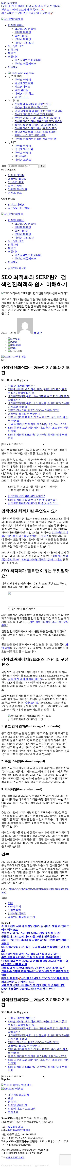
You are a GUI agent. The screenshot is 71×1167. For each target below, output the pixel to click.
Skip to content (9, 2)
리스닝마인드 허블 (19, 208)
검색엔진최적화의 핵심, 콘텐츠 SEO (36, 128)
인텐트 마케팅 (23, 32)
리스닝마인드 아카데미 (28, 60)
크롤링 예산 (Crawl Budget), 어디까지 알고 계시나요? (32, 967)
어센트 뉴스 (21, 97)
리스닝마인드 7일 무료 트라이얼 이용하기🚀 (27, 13)
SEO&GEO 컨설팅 (25, 28)
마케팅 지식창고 (24, 93)
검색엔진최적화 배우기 (21, 917)
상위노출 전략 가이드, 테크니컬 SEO (36, 124)
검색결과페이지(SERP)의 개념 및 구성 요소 (33, 503)
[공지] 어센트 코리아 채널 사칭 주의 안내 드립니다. (31, 6)
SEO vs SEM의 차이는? (21, 385)
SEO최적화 (14, 910)
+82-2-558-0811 (14, 1126)
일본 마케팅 (21, 35)
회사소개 (13, 1112)
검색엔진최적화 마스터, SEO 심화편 (36, 131)
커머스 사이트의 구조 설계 (30, 135)
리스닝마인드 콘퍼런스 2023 (31, 107)
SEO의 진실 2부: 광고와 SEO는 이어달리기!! (33, 410)
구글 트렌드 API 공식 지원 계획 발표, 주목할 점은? (31, 957)
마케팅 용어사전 (17, 1105)
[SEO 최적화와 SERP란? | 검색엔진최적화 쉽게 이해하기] (14, 338)
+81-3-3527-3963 (15, 1157)
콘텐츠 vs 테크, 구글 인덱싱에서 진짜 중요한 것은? (30, 933)
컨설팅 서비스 (16, 25)
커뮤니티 (13, 56)
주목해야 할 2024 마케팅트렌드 (33, 104)
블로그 (12, 53)
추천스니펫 (31, 702)
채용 (10, 1098)
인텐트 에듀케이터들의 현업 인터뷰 (35, 138)
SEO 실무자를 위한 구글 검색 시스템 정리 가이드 (30, 953)
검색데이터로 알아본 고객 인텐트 (34, 114)
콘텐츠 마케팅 (23, 39)
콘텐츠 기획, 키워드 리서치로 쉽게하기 (37, 117)
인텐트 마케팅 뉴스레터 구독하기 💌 (22, 9)
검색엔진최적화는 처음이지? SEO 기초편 (38, 121)
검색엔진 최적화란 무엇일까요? (26, 496)
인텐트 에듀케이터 (25, 63)
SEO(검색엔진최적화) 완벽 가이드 (42, 559)
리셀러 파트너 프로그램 (22, 1108)
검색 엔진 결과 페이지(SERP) (25, 679)
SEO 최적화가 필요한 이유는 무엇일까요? (32, 499)
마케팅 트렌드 (23, 159)
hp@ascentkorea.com (18, 1129)
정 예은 (37, 332)
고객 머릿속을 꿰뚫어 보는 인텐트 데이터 (39, 110)
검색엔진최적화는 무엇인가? (24, 413)
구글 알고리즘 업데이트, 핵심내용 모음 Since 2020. (37, 424)
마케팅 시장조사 (24, 42)
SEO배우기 (21, 156)
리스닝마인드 (16, 46)
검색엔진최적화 (24, 83)
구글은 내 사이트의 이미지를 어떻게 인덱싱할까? (30, 936)
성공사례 (13, 49)
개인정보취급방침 (18, 1094)
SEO (10, 903)
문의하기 (13, 67)
